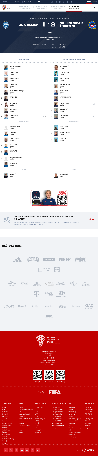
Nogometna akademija (24, 414)
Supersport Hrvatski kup (58, 409)
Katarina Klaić (64, 72)
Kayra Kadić (13, 103)
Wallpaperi (88, 428)
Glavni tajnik (5, 414)
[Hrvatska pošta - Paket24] (24, 284)
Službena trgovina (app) (75, 432)
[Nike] (17, 259)
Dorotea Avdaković (16, 157)
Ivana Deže (13, 97)
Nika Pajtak (13, 151)
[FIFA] (55, 392)
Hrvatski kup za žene (57, 423)
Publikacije (88, 425)
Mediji (39, 2)
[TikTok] (71, 2)
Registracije (21, 423)
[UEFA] (41, 392)
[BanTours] (62, 306)
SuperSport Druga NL (57, 416)
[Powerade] (49, 294)
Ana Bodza (13, 109)
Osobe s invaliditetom (74, 421)
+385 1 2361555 (50, 358)
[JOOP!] (9, 306)
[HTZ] (12, 284)
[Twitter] (52, 2)
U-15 (36, 416)
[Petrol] (49, 259)
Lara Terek (13, 132)
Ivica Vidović (64, 174)
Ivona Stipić (13, 163)
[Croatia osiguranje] (37, 284)
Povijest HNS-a (88, 407)
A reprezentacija (39, 407)
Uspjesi (4, 409)
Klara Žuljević (14, 72)
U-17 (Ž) (37, 423)
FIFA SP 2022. (88, 416)
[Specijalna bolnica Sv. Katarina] (75, 306)
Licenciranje (21, 421)
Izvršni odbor (5, 416)
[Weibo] (63, 2)
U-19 (36, 412)
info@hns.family (51, 360)
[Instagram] (56, 2)
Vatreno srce (28, 2)
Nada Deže (13, 174)
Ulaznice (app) (72, 434)
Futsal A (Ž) (38, 430)
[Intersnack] (73, 284)
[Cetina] (86, 284)
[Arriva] (49, 306)
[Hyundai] (61, 294)
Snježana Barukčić (16, 91)
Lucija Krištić (64, 115)
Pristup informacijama (7, 421)
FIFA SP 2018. (88, 414)
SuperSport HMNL (56, 421)
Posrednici (21, 428)
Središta (21, 407)
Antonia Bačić (64, 66)
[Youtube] (60, 2)
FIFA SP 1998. (88, 412)
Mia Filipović (64, 109)
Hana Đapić (13, 145)
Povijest (4, 407)
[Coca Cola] (61, 284)
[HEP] (65, 259)
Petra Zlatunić (64, 126)
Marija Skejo (64, 79)
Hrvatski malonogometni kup (59, 425)
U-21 (36, 409)
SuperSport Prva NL (57, 414)
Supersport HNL (56, 407)
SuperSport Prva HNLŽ (57, 419)
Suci (20, 412)
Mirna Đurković (15, 126)
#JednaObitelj (72, 412)
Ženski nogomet (73, 414)
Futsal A (37, 428)
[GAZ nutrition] (89, 306)
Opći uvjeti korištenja (7, 423)
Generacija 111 (72, 407)
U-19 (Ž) (37, 421)
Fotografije (88, 421)
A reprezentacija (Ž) (40, 419)
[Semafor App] (49, 205)
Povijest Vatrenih (89, 409)
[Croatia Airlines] (49, 284)
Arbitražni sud (22, 416)
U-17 (36, 414)
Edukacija (71, 409)
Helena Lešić (64, 91)
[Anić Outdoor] (35, 306)
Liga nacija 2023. (89, 419)
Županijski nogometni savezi (26, 409)
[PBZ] (44, 269)
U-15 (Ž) (37, 425)
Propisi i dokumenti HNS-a (25, 419)
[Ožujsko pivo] (33, 259)
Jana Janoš (13, 85)
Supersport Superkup (57, 412)
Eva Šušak (63, 139)
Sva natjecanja (55, 428)
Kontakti (4, 443)
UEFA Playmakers (73, 423)
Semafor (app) (72, 437)
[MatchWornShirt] (49, 316)
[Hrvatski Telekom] (37, 294)
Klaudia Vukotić (65, 85)
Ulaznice (6, 2)
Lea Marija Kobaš (65, 97)
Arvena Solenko (65, 132)
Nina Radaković (15, 79)
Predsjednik (5, 412)
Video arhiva (88, 423)
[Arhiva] (94, 7)
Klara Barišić (14, 115)
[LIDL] (57, 269)
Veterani (71, 416)
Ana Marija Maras (15, 66)
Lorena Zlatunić (65, 103)
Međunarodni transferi (24, 425)
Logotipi (21, 432)
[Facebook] (48, 2)
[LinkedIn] (67, 2)
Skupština (4, 419)
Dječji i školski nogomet (74, 419)
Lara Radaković (15, 139)
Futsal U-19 (38, 432)
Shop (17, 2)
